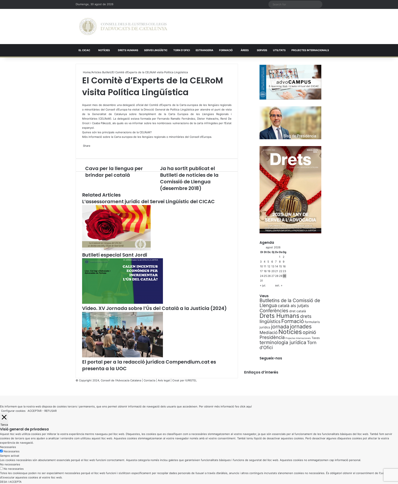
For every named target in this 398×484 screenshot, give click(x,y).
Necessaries (11, 451)
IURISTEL (191, 380)
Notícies (104, 50)
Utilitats (279, 50)
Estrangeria (204, 50)
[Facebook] (0, 389)
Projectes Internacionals (298, 338)
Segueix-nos (271, 358)
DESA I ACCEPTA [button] (11, 481)
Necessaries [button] (8, 447)
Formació (226, 50)
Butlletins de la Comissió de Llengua (290, 303)
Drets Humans (128, 50)
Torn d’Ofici (181, 50)
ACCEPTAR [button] (34, 410)
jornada (280, 326)
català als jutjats (293, 305)
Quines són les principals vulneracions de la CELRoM (116, 132)
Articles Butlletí (101, 72)
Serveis (262, 50)
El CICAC (84, 50)
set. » (278, 285)
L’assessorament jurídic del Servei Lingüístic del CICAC (148, 201)
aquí (249, 406)
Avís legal (164, 380)
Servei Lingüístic (155, 50)
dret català (297, 311)
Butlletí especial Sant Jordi (114, 255)
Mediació (269, 332)
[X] (82, 100)
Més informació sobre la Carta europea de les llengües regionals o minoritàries (133, 136)
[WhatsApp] (83, 100)
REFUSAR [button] (50, 410)
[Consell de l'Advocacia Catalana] (123, 26)
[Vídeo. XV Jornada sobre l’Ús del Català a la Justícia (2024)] (122, 302)
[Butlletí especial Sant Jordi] (116, 249)
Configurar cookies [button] (13, 410)
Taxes (316, 338)
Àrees (245, 50)
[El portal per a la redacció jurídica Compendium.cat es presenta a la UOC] (122, 356)
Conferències (274, 310)
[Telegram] (84, 150)
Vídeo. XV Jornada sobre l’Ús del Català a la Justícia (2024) (154, 308)
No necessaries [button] (10, 464)
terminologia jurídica (283, 342)
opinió (309, 332)
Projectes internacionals (310, 50)
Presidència (272, 337)
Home (86, 72)
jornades (301, 326)
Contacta (149, 380)
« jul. (263, 285)
